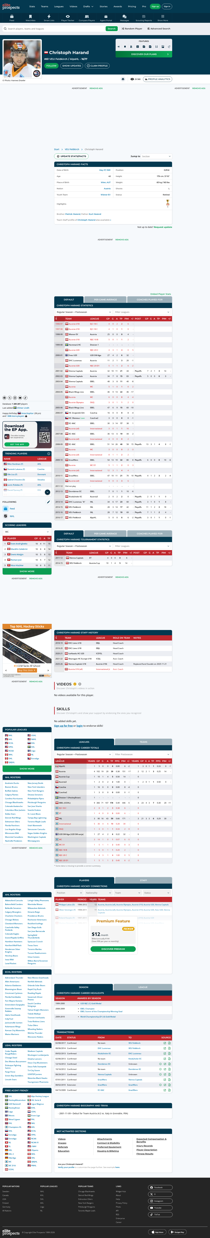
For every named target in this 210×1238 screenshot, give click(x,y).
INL (91, 502)
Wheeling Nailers (35, 1029)
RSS (117, 1214)
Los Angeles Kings (13, 829)
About (118, 1195)
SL (10, 1146)
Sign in (167, 6)
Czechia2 (94, 418)
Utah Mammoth (35, 825)
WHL (11, 754)
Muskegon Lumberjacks (38, 1055)
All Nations (6, 1210)
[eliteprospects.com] (11, 6)
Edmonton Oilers (12, 821)
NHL (10, 735)
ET (90, 558)
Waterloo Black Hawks (37, 1078)
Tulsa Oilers (33, 1025)
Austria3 (94, 496)
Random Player (133, 28)
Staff (143, 880)
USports (34, 1150)
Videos (73, 6)
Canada (5, 1195)
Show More (27, 571)
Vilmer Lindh (23, 407)
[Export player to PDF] (150, 47)
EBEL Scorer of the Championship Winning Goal (101, 1011)
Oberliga (12, 1158)
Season (83, 987)
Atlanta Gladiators (13, 985)
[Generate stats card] (138, 47)
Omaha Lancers (35, 1059)
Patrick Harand (72, 214)
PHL (33, 1119)
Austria (107, 188)
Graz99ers (73, 460)
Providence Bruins (36, 916)
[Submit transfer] (169, 47)
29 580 (138, 79)
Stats (32, 6)
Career (119, 1222)
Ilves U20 (73, 355)
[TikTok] (25, 398)
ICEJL (98, 658)
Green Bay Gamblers (14, 1075)
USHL (33, 735)
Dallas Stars (10, 814)
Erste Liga (35, 1115)
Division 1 (94, 344)
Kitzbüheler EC (75, 496)
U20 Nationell (15, 1104)
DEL (10, 1150)
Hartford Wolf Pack (13, 945)
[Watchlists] (125, 47)
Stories (103, 6)
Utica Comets (34, 957)
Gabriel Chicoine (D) (16, 479)
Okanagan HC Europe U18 (79, 658)
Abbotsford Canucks (14, 900)
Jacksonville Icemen (13, 1022)
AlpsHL (74, 59)
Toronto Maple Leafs (37, 821)
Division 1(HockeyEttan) (70, 797)
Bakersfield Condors (14, 904)
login (80, 725)
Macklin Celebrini (19, 549)
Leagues (58, 6)
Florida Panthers (12, 825)
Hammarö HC (75, 344)
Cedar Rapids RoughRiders (11, 1052)
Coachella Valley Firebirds (12, 928)
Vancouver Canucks (36, 829)
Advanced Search (160, 28)
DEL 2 (11, 1154)
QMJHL (12, 762)
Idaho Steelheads (12, 1015)
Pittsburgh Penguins (37, 802)
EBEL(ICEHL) (65, 803)
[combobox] (60, 29)
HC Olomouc (74, 418)
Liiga (33, 750)
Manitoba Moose (35, 904)
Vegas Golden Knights (37, 833)
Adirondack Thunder (14, 977)
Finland (5, 1203)
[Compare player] (156, 47)
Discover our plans (144, 54)
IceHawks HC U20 (76, 653)
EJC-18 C (93, 324)
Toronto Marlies (35, 949)
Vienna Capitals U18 (77, 664)
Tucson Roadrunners (37, 953)
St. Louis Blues (34, 814)
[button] (163, 18)
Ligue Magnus (37, 1104)
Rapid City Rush (35, 989)
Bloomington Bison (13, 989)
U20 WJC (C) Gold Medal (90, 1003)
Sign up (155, 6)
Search (112, 28)
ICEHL (11, 1169)
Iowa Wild (9, 959)
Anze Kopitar (27, 413)
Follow (51, 65)
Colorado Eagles (12, 934)
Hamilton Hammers (13, 941)
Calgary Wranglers (13, 912)
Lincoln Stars (11, 1079)
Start (56, 149)
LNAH (33, 1146)
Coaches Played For (149, 299)
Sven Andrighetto (19, 543)
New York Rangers (36, 791)
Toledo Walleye (34, 1013)
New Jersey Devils (35, 783)
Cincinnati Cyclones (13, 993)
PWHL (33, 1165)
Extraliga (35, 758)
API (117, 1210)
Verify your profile (66, 1167)
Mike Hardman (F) (15, 464)
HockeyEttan (14, 1108)
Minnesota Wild (12, 833)
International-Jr (103, 669)
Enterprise (120, 1218)
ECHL (11, 743)
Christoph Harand (86, 220)
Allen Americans (12, 981)
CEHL (33, 1111)
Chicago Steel (11, 1057)
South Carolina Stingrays (34, 1004)
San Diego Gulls (35, 927)
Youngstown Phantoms (38, 1082)
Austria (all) (74, 428)
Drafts (86, 6)
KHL (33, 743)
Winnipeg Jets (34, 841)
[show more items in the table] (47, 492)
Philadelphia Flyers (36, 798)
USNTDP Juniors (35, 1074)
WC (10, 1161)
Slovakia (41, 479)
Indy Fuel (9, 1019)
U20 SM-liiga (95, 355)
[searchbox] (60, 29)
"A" (83, 502)
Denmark (42, 474)
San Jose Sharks (35, 806)
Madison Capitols (35, 1051)
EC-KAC (72, 423)
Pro (144, 6)
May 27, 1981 (105, 170)
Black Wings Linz (76, 392)
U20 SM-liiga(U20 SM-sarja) (71, 834)
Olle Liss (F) (12, 474)
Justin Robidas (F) (15, 485)
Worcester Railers (35, 1037)
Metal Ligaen (14, 1119)
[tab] (69, 299)
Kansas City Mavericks (15, 1030)
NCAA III (35, 1142)
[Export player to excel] (144, 47)
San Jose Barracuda (36, 931)
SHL (33, 747)
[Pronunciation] (119, 47)
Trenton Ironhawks (36, 1017)
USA (4, 1199)
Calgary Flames (11, 794)
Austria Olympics (76, 402)
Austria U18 (74, 324)
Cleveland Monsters (14, 923)
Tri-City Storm (34, 1070)
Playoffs (138, 371)
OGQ (92, 402)
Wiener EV (106, 195)
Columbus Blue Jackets (15, 810)
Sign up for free (63, 725)
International (96, 428)
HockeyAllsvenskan (17, 1100)
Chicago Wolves (12, 919)
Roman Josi (16, 559)
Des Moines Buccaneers (15, 1061)
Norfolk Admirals (35, 981)
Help (118, 1199)
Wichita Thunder (35, 1033)
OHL (10, 758)
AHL (39, 464)
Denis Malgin (17, 554)
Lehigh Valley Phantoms (38, 900)
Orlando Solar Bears (36, 985)
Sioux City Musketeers (38, 1062)
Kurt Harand (95, 214)
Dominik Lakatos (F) (16, 469)
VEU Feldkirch (58, 59)
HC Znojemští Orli (76, 413)
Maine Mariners (12, 1034)
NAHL (33, 739)
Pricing (132, 6)
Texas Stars (33, 945)
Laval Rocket (10, 963)
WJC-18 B (94, 339)
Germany (6, 1207)
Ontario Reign (34, 912)
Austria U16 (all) (75, 669)
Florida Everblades (13, 997)
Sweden (5, 1191)
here (117, 1167)
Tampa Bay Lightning (37, 817)
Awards (118, 6)
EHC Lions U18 (74, 643)
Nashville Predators (13, 841)
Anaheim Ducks (12, 783)
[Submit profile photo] (163, 47)
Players (84, 880)
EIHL (33, 1108)
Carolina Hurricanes (14, 798)
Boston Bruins (11, 787)
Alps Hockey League (40, 1096)
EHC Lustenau (75, 360)
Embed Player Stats (161, 294)
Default (69, 299)
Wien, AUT (106, 182)
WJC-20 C (94, 350)
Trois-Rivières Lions (36, 1021)
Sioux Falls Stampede (37, 1066)
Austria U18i (101, 664)
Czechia (41, 469)
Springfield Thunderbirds (34, 936)
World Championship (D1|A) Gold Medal (98, 1016)
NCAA (11, 750)
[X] (10, 398)
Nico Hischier (17, 565)
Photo (118, 1207)
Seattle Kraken (34, 810)
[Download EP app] (27, 434)
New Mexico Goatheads (38, 977)
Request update (163, 227)
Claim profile (99, 65)
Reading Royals (34, 993)
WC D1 (93, 465)
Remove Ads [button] (198, 88)
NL (32, 754)
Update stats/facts (73, 156)
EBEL (92, 381)
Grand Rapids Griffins (14, 937)
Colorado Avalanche (14, 806)
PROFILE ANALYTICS (159, 79)
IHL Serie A (36, 1100)
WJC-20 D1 (94, 365)
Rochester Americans (37, 919)
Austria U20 (74, 350)
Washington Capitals (37, 837)
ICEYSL (99, 653)
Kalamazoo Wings (13, 1026)
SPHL (11, 747)
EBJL (98, 643)
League (143, 987)
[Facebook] (4, 398)
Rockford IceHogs (35, 923)
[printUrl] (123, 79)
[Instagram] (15, 398)
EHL (10, 1123)
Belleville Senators (13, 908)
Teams (44, 6)
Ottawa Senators (35, 794)
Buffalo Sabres (11, 791)
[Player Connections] (131, 47)
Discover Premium (113, 949)
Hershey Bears (11, 955)
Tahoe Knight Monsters (38, 1010)
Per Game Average (105, 299)
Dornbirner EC (75, 491)
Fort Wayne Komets (13, 1001)
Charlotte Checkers (13, 916)
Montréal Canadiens (14, 837)
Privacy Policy (121, 1203)
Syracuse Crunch (35, 941)
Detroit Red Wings (13, 817)
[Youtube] (20, 398)
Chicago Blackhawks (14, 802)
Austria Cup (94, 563)
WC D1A (12, 1165)
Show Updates (71, 65)
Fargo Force (10, 1071)
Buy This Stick (25, 670)
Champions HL (15, 1127)
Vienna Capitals (76, 371)
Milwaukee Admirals (37, 908)
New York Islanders (36, 787)
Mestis (11, 1115)
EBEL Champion (87, 1008)
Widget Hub (121, 1191)
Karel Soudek (148, 664)
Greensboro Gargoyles (15, 1004)
